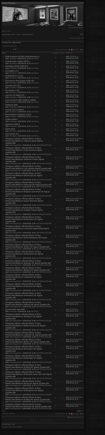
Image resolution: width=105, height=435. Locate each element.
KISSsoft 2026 (11, 105)
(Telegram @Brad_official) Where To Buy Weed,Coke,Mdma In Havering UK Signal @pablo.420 (28, 183)
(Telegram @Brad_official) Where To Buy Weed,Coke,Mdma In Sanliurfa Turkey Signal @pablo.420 (24, 159)
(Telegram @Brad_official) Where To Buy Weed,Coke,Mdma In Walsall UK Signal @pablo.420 (27, 269)
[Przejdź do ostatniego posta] (77, 56)
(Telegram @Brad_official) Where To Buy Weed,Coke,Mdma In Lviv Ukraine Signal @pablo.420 (28, 167)
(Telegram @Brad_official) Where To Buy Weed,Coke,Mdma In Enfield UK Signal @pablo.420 (27, 366)
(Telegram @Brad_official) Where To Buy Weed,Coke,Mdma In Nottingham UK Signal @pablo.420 (24, 390)
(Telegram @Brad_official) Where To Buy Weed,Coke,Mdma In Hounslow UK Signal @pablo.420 (23, 286)
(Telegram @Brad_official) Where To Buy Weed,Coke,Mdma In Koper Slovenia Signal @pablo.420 (24, 201)
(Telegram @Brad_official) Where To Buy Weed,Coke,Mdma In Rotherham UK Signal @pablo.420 (24, 219)
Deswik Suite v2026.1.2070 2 (17, 61)
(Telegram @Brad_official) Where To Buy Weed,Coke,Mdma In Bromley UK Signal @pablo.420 (28, 405)
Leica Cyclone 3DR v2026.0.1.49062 (20, 100)
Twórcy (36, 58)
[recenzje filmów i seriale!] (42, 15)
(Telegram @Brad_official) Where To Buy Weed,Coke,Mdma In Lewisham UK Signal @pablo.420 (23, 277)
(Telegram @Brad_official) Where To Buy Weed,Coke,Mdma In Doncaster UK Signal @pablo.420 (23, 349)
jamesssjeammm (15, 145)
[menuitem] (80, 28)
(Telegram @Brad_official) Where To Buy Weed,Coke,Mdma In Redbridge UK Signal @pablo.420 (23, 358)
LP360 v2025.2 (11, 119)
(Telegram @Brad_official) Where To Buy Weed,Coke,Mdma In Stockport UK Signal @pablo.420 (23, 316)
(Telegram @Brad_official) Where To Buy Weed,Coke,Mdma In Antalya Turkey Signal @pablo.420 (24, 210)
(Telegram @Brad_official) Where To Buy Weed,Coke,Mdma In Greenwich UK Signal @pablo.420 (23, 295)
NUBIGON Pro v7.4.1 (14, 76)
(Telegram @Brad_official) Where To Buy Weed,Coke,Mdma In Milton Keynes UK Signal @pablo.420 (25, 325)
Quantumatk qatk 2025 (15, 309)
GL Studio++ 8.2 (12, 90)
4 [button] (76, 49)
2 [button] (73, 49)
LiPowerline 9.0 (12, 134)
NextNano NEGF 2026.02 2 (16, 66)
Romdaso (13, 58)
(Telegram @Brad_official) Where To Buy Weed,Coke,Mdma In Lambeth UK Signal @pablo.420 (28, 334)
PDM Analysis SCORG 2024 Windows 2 (22, 56)
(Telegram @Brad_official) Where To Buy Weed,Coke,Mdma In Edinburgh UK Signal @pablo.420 (23, 175)
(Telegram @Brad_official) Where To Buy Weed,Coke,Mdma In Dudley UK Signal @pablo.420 (27, 398)
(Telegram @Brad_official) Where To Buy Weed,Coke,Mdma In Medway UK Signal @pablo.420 (28, 262)
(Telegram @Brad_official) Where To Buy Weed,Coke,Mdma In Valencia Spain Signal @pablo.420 (23, 141)
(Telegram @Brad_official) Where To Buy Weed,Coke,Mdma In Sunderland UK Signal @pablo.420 (24, 254)
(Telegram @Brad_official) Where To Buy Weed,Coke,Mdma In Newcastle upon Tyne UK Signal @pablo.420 (28, 374)
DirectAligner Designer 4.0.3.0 (18, 114)
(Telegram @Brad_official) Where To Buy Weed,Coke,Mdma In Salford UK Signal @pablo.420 (27, 303)
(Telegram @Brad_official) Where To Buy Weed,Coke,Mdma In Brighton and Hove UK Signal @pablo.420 (27, 191)
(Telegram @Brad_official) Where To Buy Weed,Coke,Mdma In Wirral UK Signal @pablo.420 (27, 382)
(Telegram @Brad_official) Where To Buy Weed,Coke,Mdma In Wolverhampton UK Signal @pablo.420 (26, 237)
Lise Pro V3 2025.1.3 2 (14, 95)
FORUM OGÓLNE (45, 145)
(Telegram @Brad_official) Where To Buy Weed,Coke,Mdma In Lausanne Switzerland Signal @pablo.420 (27, 228)
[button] (69, 50)
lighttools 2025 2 (12, 124)
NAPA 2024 (10, 129)
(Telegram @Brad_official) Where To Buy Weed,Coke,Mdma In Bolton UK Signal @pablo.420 (27, 341)
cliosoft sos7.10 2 (12, 85)
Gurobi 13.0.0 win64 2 (14, 110)
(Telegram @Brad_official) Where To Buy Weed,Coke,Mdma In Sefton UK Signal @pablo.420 (27, 246)
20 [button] (80, 49)
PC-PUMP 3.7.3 (11, 71)
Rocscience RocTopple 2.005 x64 (19, 81)
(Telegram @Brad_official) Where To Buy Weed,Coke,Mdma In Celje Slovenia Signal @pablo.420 (23, 150)
